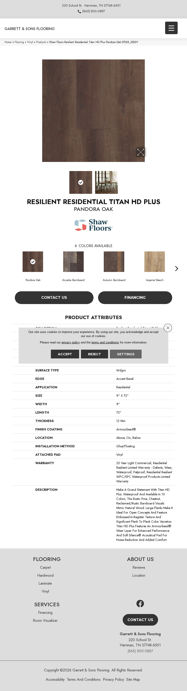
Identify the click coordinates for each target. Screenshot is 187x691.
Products (41, 42)
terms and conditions (105, 342)
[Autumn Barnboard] (114, 261)
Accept (65, 354)
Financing (135, 297)
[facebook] (140, 603)
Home (8, 42)
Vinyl (30, 42)
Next (148, 180)
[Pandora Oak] (33, 261)
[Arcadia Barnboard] (73, 261)
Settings (126, 354)
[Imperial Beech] (154, 261)
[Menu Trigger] (171, 28)
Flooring (19, 42)
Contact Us (54, 297)
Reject (94, 354)
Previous (38, 180)
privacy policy (71, 342)
